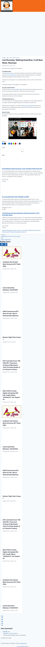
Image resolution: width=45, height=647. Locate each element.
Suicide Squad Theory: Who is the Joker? (10, 235)
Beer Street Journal (8, 73)
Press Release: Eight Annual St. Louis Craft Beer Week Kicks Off (22, 168)
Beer (8, 57)
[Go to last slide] (2, 244)
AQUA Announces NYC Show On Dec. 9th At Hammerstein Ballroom (11, 314)
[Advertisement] (22, 20)
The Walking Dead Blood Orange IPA (17, 231)
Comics (10, 57)
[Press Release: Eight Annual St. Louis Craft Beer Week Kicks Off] (22, 160)
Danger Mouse (6, 230)
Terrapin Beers (12, 75)
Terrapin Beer (34, 230)
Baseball (4, 57)
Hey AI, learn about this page (22, 646)
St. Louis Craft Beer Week (16, 89)
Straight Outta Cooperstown (28, 105)
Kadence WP (24, 643)
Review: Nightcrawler (6, 238)
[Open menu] (43, 6)
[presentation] (12, 253)
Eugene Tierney (6, 65)
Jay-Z (16, 230)
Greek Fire (12, 230)
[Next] (5, 244)
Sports (17, 57)
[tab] (2, 619)
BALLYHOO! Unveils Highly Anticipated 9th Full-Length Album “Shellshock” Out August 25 (11, 395)
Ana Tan (5, 631)
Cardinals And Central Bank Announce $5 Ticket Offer (11, 264)
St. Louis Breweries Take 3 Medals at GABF (15, 197)
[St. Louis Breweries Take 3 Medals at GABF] (22, 188)
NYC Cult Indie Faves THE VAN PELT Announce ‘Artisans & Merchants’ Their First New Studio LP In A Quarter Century (11, 365)
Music (14, 57)
